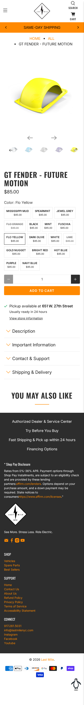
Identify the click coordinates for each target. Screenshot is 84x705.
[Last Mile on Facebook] (12, 541)
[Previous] (6, 27)
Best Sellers (12, 569)
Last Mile (47, 659)
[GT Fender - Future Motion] (42, 94)
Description (23, 331)
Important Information (33, 344)
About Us (10, 593)
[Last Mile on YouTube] (22, 541)
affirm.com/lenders (28, 483)
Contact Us (11, 589)
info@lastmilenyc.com (18, 630)
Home (35, 38)
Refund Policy (13, 597)
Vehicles (9, 561)
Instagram (11, 634)
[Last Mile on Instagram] (17, 541)
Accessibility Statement (19, 610)
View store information (26, 318)
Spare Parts (12, 565)
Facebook (10, 638)
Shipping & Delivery (32, 372)
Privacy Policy (13, 602)
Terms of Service (15, 606)
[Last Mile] (42, 11)
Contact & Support (31, 358)
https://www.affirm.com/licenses (40, 496)
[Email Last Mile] (6, 541)
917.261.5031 (12, 626)
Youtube (9, 643)
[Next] (77, 27)
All (51, 38)
